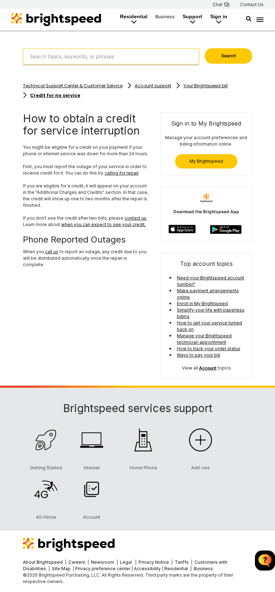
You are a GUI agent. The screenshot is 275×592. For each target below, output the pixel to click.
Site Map (62, 568)
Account (208, 368)
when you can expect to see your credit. (103, 224)
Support (192, 16)
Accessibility (147, 568)
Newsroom (102, 562)
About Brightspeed (43, 562)
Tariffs (182, 562)
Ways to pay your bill (198, 355)
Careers (76, 562)
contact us (135, 218)
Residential (134, 16)
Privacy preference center (102, 568)
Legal (126, 562)
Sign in (218, 16)
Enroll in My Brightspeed (202, 303)
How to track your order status (208, 348)
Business (165, 16)
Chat (217, 4)
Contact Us (252, 4)
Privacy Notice (154, 562)
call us (51, 251)
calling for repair (121, 173)
